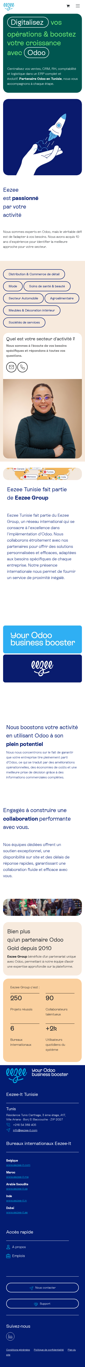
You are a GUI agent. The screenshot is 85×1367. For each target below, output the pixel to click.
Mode (13, 286)
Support (45, 1303)
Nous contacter (45, 1287)
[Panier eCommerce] (68, 6)
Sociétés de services (24, 322)
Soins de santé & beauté (47, 286)
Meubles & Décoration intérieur (32, 310)
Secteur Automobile (23, 298)
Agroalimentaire (62, 298)
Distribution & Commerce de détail (34, 274)
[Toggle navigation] (78, 6)
